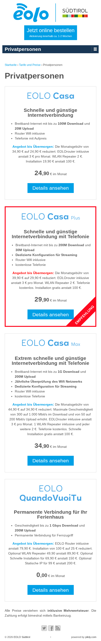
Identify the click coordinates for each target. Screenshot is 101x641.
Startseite (11, 65)
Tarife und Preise (30, 65)
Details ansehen (50, 188)
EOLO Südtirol (21, 637)
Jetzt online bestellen (50, 32)
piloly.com (90, 637)
